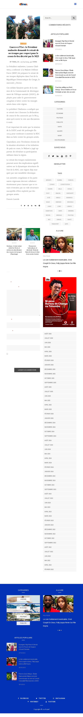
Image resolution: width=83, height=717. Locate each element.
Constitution (65, 184)
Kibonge (58, 202)
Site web (10, 343)
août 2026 (48, 334)
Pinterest (34, 702)
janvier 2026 (49, 365)
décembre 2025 (50, 369)
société (23, 43)
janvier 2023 (49, 525)
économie (59, 113)
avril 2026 (48, 351)
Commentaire (13, 287)
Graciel (58, 193)
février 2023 (49, 520)
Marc (60, 211)
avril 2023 (48, 511)
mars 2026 (48, 356)
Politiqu (71, 215)
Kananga (69, 198)
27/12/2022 (58, 49)
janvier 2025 (49, 418)
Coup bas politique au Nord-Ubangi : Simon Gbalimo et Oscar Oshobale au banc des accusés (65, 89)
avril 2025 (48, 405)
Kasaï (48, 202)
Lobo (59, 206)
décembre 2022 (50, 529)
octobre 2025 (49, 378)
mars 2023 (48, 516)
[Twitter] (53, 156)
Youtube (51, 702)
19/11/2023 (58, 81)
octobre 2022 (49, 538)
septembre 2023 (50, 489)
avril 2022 (48, 565)
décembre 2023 (50, 476)
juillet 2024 (49, 445)
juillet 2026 (49, 338)
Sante (60, 126)
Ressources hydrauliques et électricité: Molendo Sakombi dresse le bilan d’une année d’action (32, 250)
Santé (69, 220)
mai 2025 (47, 400)
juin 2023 (48, 502)
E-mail (10, 331)
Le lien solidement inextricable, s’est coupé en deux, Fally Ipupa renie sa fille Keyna (65, 58)
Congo (52, 184)
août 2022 (48, 547)
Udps (66, 224)
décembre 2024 (50, 422)
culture (60, 109)
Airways (48, 180)
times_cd (15, 62)
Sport (60, 135)
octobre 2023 (49, 485)
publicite (60, 122)
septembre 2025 (50, 382)
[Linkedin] (57, 156)
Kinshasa (70, 202)
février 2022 (49, 569)
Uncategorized (60, 140)
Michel (48, 215)
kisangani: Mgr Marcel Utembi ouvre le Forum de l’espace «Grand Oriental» (64, 43)
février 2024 (49, 467)
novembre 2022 (50, 534)
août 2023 (48, 494)
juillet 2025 (49, 391)
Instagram (60, 698)
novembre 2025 (50, 374)
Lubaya (69, 206)
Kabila (58, 198)
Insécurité (70, 193)
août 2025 (48, 387)
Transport (55, 224)
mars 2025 (48, 409)
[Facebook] (48, 156)
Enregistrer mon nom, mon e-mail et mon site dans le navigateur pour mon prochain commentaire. (22, 360)
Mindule (59, 215)
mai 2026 (47, 347)
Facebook (24, 698)
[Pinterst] (70, 156)
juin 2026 (48, 342)
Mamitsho (49, 211)
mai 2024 (47, 454)
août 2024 (48, 440)
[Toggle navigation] (74, 4)
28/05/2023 (58, 64)
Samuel (59, 220)
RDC (49, 220)
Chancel (71, 180)
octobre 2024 (49, 431)
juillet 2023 (49, 498)
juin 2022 (48, 556)
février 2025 (49, 414)
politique (60, 117)
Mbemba (71, 211)
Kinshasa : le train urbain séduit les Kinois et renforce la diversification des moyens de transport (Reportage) (14, 250)
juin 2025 (48, 396)
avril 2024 (48, 458)
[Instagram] (66, 156)
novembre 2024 (50, 427)
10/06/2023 (58, 96)
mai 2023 (47, 507)
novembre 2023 (50, 480)
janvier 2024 (49, 471)
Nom (9, 320)
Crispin (50, 189)
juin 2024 (48, 449)
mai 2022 (47, 560)
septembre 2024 (50, 436)
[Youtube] (62, 156)
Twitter (42, 698)
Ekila (60, 189)
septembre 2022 (50, 542)
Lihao (49, 206)
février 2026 (49, 360)
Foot (48, 193)
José (48, 198)
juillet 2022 (49, 551)
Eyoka (70, 189)
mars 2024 (48, 462)
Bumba (59, 180)
